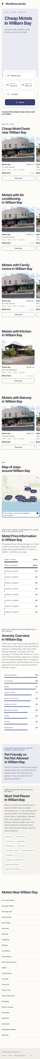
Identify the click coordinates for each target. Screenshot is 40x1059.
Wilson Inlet (6, 990)
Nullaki (4, 968)
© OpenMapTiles (18, 513)
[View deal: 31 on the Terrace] (18, 149)
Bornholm (5, 1035)
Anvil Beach (6, 951)
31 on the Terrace (8, 167)
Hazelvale (5, 928)
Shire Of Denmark (8, 996)
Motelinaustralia (16, 3)
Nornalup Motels (8, 906)
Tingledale (5, 940)
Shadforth (5, 1018)
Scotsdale (5, 1013)
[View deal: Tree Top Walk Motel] (18, 352)
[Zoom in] (37, 477)
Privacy (4, 1055)
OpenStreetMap (8, 515)
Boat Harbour (6, 956)
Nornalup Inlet (7, 911)
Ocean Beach (7, 973)
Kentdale (5, 934)
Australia (13, 12)
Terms (10, 1055)
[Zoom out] (37, 481)
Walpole (5, 945)
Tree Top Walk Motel (9, 370)
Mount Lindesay (8, 1007)
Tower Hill (5, 984)
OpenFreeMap (8, 513)
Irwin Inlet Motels (8, 900)
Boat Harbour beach (9, 962)
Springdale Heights (9, 1029)
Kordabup (5, 1001)
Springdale (6, 1024)
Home (6, 12)
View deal (18, 178)
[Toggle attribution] (37, 513)
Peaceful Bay (6, 917)
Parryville (5, 979)
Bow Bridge (6, 923)
